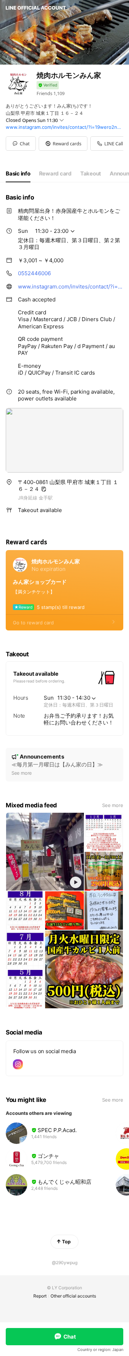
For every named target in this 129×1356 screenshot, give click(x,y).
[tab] (18, 173)
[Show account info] (48, 85)
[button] (63, 143)
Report (40, 1296)
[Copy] (43, 489)
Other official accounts (73, 1296)
